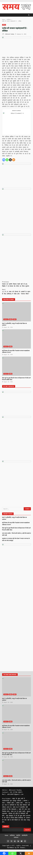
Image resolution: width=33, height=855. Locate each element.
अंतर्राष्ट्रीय (24, 835)
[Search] (28, 15)
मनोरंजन (14, 319)
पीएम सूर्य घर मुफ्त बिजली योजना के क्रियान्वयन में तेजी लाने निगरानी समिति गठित (16, 366)
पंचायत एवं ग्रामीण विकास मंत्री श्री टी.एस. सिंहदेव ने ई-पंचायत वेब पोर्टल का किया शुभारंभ (15, 284)
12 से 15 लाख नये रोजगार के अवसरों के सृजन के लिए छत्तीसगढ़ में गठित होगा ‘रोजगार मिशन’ (16, 292)
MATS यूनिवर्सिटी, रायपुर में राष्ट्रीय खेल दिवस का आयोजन (16, 311)
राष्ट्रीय (18, 835)
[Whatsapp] (7, 159)
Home (6, 835)
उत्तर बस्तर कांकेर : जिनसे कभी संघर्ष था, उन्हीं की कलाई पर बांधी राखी (16, 768)
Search (5, 826)
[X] (10, 159)
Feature (6, 319)
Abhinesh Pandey (9, 34)
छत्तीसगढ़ (4, 24)
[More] (13, 159)
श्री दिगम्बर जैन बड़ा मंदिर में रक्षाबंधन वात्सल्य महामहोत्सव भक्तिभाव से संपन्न (16, 339)
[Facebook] (3, 159)
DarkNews (10, 847)
